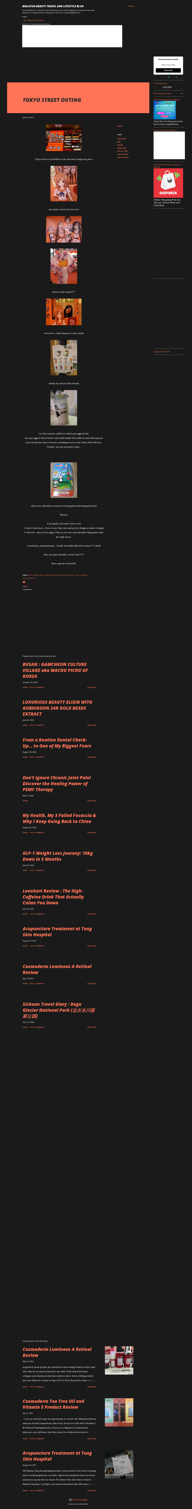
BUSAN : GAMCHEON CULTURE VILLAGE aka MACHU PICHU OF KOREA (55, 670)
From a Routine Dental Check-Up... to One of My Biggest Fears (57, 743)
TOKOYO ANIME (122, 154)
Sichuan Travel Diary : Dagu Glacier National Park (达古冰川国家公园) (59, 1010)
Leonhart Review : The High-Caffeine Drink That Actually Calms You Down (53, 897)
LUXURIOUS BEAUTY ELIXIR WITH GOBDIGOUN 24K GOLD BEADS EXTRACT (57, 708)
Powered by (162, 77)
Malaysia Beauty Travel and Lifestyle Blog (53, 6)
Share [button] (119, 126)
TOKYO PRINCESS (123, 157)
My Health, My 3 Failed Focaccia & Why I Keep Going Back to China (59, 818)
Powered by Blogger (79, 1500)
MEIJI (119, 142)
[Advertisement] (73, 66)
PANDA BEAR (121, 148)
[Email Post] (24, 583)
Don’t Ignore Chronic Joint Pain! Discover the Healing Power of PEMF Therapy (57, 783)
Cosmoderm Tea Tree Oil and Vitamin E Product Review (53, 1404)
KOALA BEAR (121, 139)
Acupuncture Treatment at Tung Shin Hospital (57, 931)
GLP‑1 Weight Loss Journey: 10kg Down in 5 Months (58, 856)
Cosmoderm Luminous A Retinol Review (57, 969)
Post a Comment (37, 687)
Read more (91, 687)
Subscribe (168, 70)
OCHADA (120, 145)
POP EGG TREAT (122, 151)
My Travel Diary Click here (34, 20)
